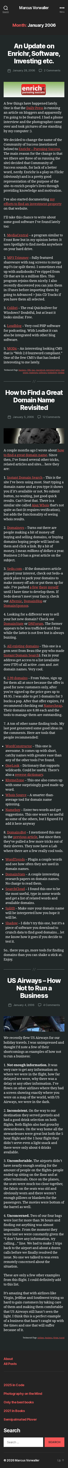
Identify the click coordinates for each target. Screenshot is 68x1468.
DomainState (14, 624)
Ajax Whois (40, 505)
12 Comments (51, 417)
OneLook (12, 766)
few (35, 587)
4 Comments (51, 1005)
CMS (29, 370)
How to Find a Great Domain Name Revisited (34, 400)
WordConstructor (18, 746)
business (22, 370)
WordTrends (15, 859)
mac (33, 370)
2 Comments (52, 70)
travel (61, 1338)
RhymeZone (14, 780)
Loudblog (14, 326)
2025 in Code (14, 1385)
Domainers (15, 528)
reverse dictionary (29, 775)
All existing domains (23, 646)
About (8, 1359)
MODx (12, 349)
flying (55, 1338)
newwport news (53, 370)
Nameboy (12, 810)
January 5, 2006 (23, 417)
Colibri (12, 308)
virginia (61, 373)
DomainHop (33, 601)
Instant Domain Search (24, 478)
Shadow (11, 923)
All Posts (10, 1364)
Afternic (15, 601)
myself (53, 587)
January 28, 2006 (24, 70)
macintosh (40, 370)
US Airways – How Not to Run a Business (34, 988)
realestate (33, 373)
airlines (41, 1338)
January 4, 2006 (23, 1005)
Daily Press (34, 108)
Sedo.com (14, 569)
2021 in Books (14, 1411)
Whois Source (15, 795)
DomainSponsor (16, 606)
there (43, 587)
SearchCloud (15, 889)
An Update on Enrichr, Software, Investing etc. (34, 53)
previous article (25, 837)
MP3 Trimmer (18, 258)
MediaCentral (17, 235)
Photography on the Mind (23, 1394)
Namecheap (53, 706)
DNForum (35, 624)
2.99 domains (17, 678)
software (43, 373)
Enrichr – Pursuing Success (39, 149)
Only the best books (19, 1402)
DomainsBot (16, 832)
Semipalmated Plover (20, 1419)
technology (52, 373)
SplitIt (10, 908)
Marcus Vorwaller (34, 8)
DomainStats (15, 874)
